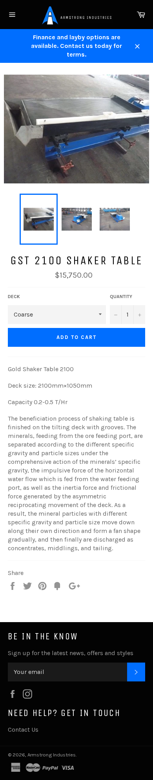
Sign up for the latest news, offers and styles (70, 653)
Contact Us (23, 729)
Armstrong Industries (51, 755)
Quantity (121, 296)
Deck (14, 296)
